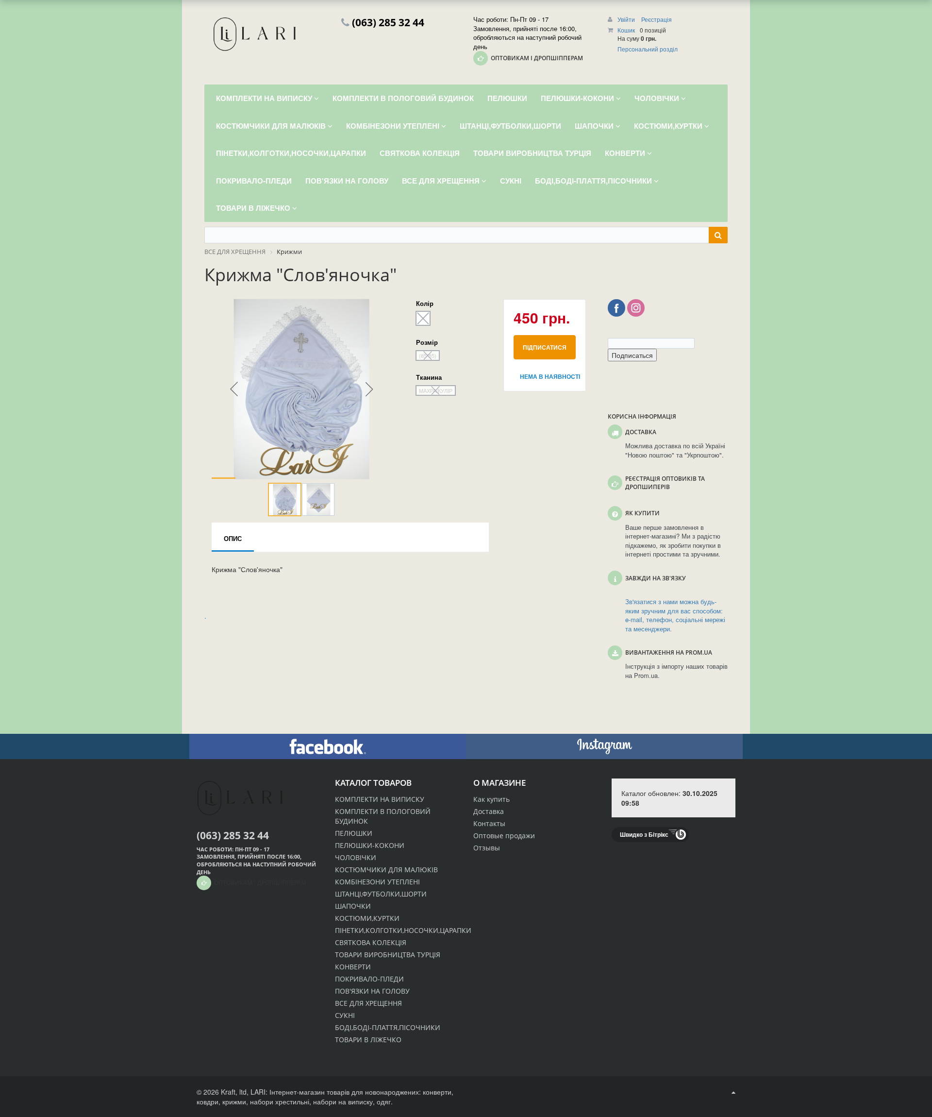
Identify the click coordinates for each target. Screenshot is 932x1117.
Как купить (491, 799)
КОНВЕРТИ (353, 966)
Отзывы (486, 847)
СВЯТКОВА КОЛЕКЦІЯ (370, 942)
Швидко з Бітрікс (644, 834)
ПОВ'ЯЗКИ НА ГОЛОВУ (372, 991)
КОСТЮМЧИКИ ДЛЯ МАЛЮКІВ (386, 869)
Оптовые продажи (504, 835)
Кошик (626, 30)
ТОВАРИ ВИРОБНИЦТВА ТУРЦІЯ (387, 954)
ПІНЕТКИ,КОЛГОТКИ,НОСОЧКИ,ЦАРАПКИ (403, 930)
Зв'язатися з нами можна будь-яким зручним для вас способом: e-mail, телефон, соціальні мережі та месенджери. (675, 615)
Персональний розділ (647, 49)
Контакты (489, 823)
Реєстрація (656, 19)
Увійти (626, 19)
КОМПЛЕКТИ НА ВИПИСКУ (379, 799)
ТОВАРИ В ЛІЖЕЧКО (368, 1039)
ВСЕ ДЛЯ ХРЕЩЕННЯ (368, 1003)
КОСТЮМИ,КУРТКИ (367, 918)
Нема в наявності (548, 376)
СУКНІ (345, 1015)
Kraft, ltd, (235, 1092)
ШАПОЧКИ (353, 906)
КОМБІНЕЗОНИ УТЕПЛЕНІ (377, 881)
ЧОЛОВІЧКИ (355, 857)
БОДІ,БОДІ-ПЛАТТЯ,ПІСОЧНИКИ (387, 1027)
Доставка (488, 811)
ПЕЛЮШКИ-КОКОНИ (369, 845)
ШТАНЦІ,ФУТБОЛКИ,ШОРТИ (381, 893)
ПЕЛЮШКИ (353, 833)
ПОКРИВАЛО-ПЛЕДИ (369, 978)
